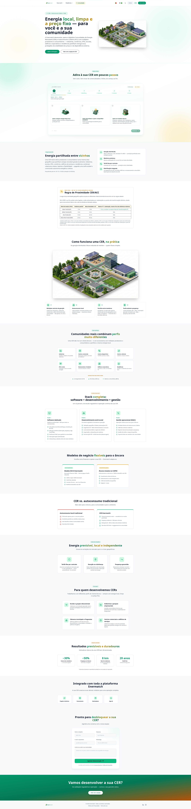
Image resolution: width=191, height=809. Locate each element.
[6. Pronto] (129, 90)
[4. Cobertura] (99, 90)
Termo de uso (104, 806)
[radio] (52, 105)
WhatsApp (98, 739)
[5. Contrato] (114, 90)
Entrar (130, 3)
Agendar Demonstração (94, 761)
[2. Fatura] (69, 90)
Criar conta (142, 3)
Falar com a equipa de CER (70, 51)
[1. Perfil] (54, 90)
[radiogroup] (95, 114)
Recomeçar (131, 86)
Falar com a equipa (95, 792)
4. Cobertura (99, 93)
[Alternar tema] (125, 3)
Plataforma (68, 3)
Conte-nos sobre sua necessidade (83, 747)
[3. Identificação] (84, 90)
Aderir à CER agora (52, 51)
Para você (59, 3)
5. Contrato (114, 93)
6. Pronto (129, 93)
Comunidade (81, 3)
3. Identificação (84, 93)
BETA (136, 3)
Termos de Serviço (98, 765)
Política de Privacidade (107, 765)
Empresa (98, 732)
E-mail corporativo (79, 739)
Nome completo (79, 732)
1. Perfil (54, 93)
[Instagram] (146, 805)
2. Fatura (69, 93)
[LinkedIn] (143, 805)
